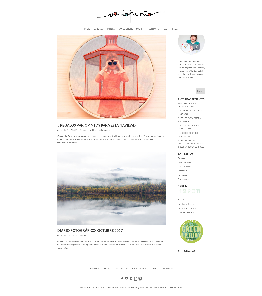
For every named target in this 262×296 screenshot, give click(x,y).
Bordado (99, 29)
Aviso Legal (182, 200)
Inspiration (182, 175)
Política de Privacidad (187, 208)
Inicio (87, 29)
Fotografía (105, 130)
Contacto (153, 29)
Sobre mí (140, 29)
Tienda (174, 29)
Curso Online (126, 29)
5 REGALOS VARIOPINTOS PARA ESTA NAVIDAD (96, 125)
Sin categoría (183, 179)
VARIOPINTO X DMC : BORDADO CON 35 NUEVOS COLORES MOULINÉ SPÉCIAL (191, 143)
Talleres (111, 29)
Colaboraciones (184, 162)
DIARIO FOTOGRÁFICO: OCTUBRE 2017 (90, 230)
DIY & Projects (94, 130)
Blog (164, 29)
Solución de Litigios (186, 212)
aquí (191, 77)
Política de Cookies (186, 204)
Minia (63, 130)
